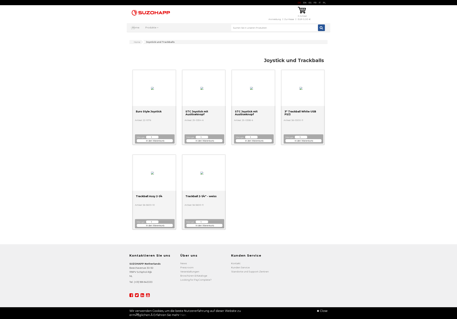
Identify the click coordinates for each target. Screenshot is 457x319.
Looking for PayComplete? (196, 279)
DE (299, 2)
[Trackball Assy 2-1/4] (151, 172)
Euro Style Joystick (149, 111)
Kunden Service (240, 267)
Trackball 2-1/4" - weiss (201, 196)
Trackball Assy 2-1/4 (149, 196)
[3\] (299, 88)
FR (315, 2)
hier (183, 315)
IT (320, 2)
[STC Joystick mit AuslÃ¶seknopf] (200, 88)
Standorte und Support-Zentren (250, 271)
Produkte (151, 27)
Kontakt (235, 263)
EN (304, 2)
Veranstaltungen (189, 271)
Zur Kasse (289, 19)
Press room (187, 267)
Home (135, 27)
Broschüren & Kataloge (193, 275)
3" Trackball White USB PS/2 (300, 113)
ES (310, 2)
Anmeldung (274, 19)
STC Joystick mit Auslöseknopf (196, 113)
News (183, 263)
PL (324, 2)
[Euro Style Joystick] (151, 88)
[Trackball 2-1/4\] (200, 172)
